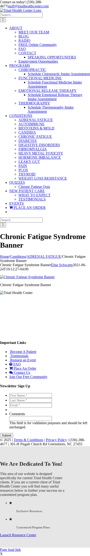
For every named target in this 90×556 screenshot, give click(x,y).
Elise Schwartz (62, 265)
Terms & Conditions (28, 440)
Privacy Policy (56, 440)
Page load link (10, 550)
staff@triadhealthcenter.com (28, 6)
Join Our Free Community (28, 377)
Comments (17, 414)
